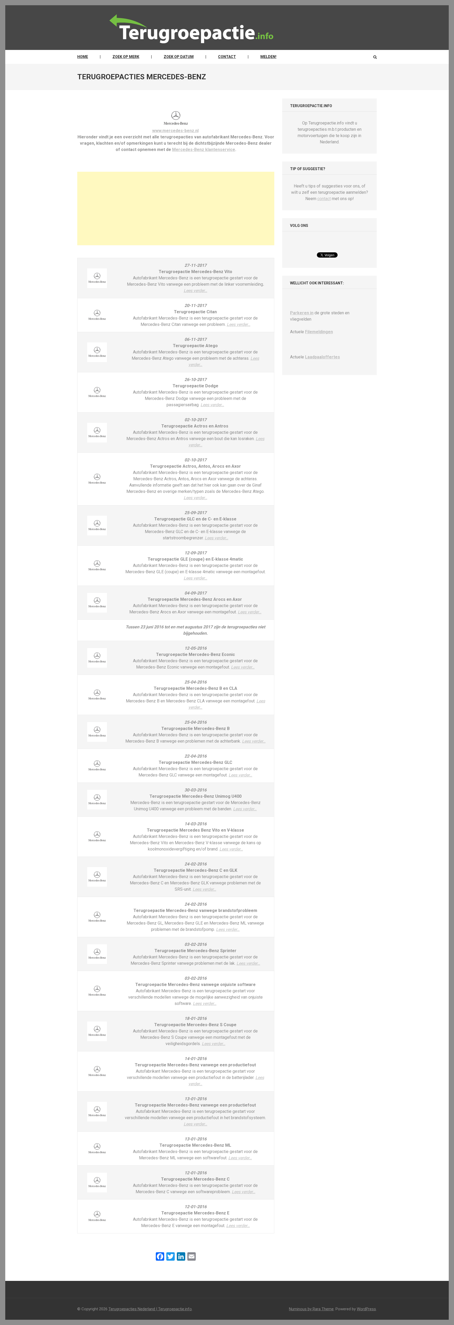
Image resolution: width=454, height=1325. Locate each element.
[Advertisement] (175, 208)
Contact (227, 57)
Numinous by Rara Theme (311, 1309)
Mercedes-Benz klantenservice (203, 149)
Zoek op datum (179, 57)
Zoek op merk (125, 57)
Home (82, 57)
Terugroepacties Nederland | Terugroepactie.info (150, 1309)
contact (324, 198)
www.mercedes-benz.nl (175, 130)
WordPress (366, 1309)
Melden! (268, 57)
